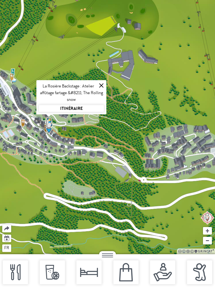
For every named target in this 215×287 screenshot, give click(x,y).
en (17, 248)
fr (6, 248)
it (27, 248)
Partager (2, 224)
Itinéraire (71, 108)
